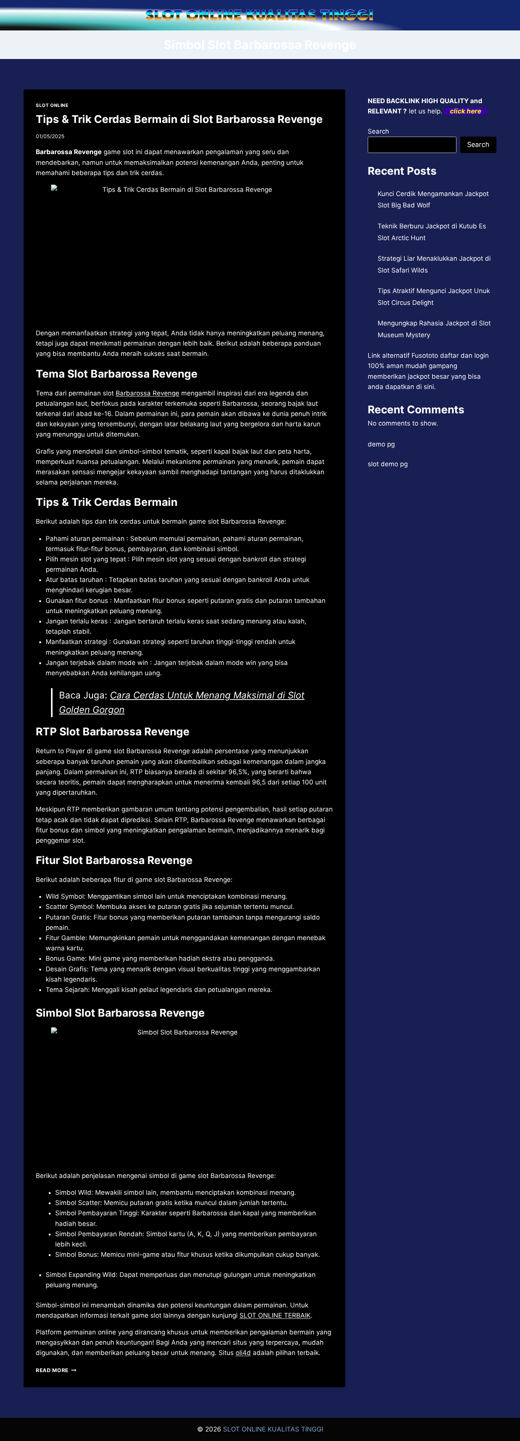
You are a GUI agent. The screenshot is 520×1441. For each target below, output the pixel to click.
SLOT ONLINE (52, 105)
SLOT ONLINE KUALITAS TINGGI (273, 1429)
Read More (56, 1370)
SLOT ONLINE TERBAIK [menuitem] (275, 1315)
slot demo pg (388, 464)
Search (378, 131)
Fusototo (425, 355)
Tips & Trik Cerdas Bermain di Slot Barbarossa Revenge (179, 119)
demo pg (381, 444)
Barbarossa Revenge (147, 393)
